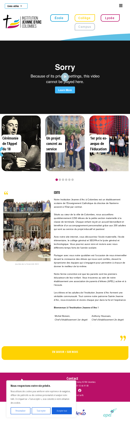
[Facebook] (80, 390)
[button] (14, 6)
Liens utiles (13, 6)
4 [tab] (66, 180)
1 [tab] (56, 180)
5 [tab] (69, 180)
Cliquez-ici (65, 353)
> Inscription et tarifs (75, 395)
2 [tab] (60, 180)
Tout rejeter (41, 410)
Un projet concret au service (54, 143)
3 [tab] (63, 180)
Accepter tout (62, 410)
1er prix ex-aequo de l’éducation (98, 143)
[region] (41, 399)
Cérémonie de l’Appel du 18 (10, 143)
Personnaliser (21, 410)
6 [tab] (72, 180)
